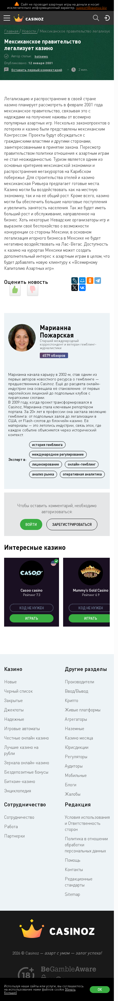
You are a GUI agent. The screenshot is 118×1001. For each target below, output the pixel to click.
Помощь (72, 860)
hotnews (41, 56)
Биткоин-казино (19, 781)
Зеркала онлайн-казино (26, 762)
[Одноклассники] (90, 280)
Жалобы (72, 794)
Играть (31, 618)
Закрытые (13, 700)
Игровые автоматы (22, 728)
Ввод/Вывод (76, 691)
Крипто (71, 700)
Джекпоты (14, 709)
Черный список (18, 691)
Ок (100, 989)
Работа (11, 826)
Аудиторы (74, 766)
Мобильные (76, 775)
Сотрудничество (19, 817)
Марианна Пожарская (57, 331)
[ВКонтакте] (82, 287)
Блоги (70, 784)
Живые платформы (82, 709)
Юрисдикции (76, 747)
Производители (79, 681)
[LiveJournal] (74, 280)
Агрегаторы (76, 719)
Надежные (14, 719)
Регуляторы (76, 756)
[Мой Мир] (82, 280)
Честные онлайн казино (26, 738)
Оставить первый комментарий (36, 70)
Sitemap (72, 894)
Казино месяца (79, 738)
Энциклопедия (17, 790)
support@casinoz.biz (91, 8)
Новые (10, 681)
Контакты (74, 869)
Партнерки (14, 836)
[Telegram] (97, 280)
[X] (74, 287)
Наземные (74, 728)
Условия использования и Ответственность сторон (87, 823)
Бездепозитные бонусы (26, 772)
